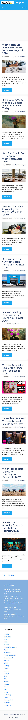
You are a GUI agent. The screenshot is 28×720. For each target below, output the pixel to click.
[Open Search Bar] (2, 7)
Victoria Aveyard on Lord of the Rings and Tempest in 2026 (13, 369)
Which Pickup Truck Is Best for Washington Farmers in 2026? (13, 473)
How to (6, 668)
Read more (7, 90)
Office (5, 679)
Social (6, 689)
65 (9, 575)
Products (6, 684)
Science (6, 687)
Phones (6, 681)
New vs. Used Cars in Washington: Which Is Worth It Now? (12, 210)
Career (6, 650)
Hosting (6, 666)
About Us (5, 714)
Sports (6, 692)
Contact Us (13, 714)
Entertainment (8, 658)
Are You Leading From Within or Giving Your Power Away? (12, 316)
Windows (7, 702)
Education (7, 652)
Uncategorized (8, 700)
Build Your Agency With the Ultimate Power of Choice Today (12, 104)
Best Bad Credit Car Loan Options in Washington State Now (13, 157)
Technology (7, 695)
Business (6, 644)
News (5, 676)
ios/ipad (6, 671)
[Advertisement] (14, 25)
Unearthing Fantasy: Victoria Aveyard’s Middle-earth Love (13, 421)
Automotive (7, 637)
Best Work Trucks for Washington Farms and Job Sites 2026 (13, 263)
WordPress (7, 705)
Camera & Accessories (10, 647)
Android (6, 634)
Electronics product (10, 655)
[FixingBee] (7, 2)
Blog (5, 639)
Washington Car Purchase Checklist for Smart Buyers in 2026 (13, 49)
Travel (6, 697)
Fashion (6, 660)
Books (6, 642)
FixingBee (19, 2)
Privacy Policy (21, 714)
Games (6, 663)
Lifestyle (6, 673)
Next (13, 575)
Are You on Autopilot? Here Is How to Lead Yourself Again (12, 526)
